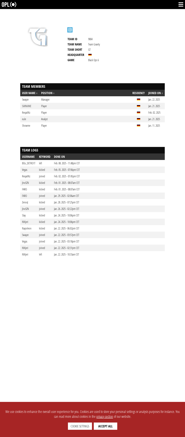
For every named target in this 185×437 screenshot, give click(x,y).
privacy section (104, 416)
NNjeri (25, 222)
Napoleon (26, 228)
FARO (24, 189)
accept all (105, 426)
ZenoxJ (25, 202)
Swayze (25, 235)
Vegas (24, 170)
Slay (24, 215)
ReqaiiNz (26, 176)
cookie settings (80, 426)
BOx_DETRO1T (28, 163)
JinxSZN (25, 183)
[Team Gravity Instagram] (70, 30)
